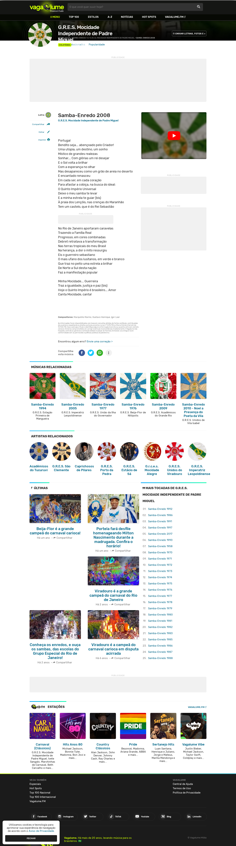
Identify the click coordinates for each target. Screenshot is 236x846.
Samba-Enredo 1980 (160, 614)
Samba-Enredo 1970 (160, 552)
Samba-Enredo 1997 (160, 527)
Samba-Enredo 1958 (160, 546)
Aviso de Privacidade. (42, 831)
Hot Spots (149, 16)
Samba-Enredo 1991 (160, 521)
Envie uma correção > (99, 341)
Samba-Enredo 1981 (160, 620)
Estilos (93, 16)
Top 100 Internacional (43, 797)
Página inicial (64, 38)
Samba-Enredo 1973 (160, 571)
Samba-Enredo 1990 (160, 540)
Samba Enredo (80, 45)
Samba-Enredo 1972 (160, 564)
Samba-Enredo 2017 (160, 533)
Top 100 (74, 16)
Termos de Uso (182, 788)
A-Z (110, 16)
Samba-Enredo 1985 (160, 639)
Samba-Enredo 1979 (160, 608)
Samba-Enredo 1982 (160, 627)
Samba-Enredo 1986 (160, 515)
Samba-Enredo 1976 (160, 589)
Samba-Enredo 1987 (160, 651)
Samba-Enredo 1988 (160, 658)
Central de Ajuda (183, 784)
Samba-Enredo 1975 (160, 583)
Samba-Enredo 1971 (160, 558)
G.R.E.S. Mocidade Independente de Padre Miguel (85, 33)
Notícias (127, 16)
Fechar (31, 838)
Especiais (35, 784)
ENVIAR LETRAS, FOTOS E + (190, 33)
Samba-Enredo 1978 (160, 602)
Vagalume (47, 7)
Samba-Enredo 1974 (160, 577)
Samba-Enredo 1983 (160, 633)
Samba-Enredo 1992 (160, 509)
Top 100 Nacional (40, 792)
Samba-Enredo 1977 (160, 596)
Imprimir (42, 140)
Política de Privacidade (186, 792)
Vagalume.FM (174, 16)
